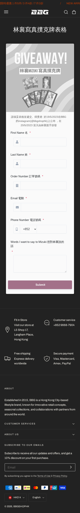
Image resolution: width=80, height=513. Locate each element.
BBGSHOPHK (21, 506)
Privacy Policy (60, 476)
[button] (6, 12)
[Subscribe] (71, 467)
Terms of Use (44, 476)
